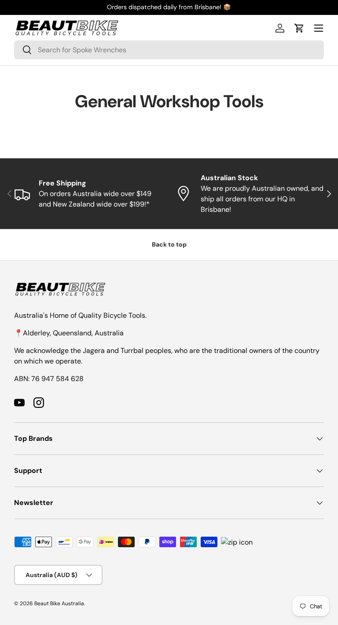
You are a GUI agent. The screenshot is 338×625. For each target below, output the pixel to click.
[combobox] (169, 49)
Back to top (169, 244)
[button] (299, 28)
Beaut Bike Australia (59, 603)
